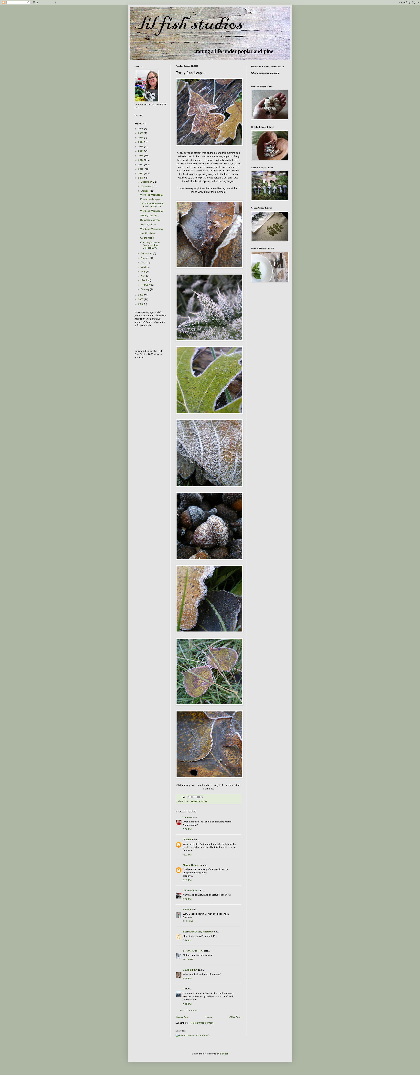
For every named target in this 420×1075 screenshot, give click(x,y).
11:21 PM (188, 921)
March (144, 280)
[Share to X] (195, 797)
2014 (141, 155)
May (143, 271)
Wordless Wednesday (151, 194)
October (145, 190)
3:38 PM (187, 829)
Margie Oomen (191, 865)
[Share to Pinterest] (201, 797)
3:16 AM (187, 940)
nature (204, 801)
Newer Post (182, 1017)
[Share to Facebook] (198, 797)
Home (209, 1017)
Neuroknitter (190, 890)
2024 (141, 128)
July (143, 262)
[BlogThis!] (192, 797)
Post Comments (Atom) (202, 1022)
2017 (141, 142)
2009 (141, 178)
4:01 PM (187, 854)
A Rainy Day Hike (149, 215)
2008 (141, 295)
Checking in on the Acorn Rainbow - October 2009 (150, 245)
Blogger (224, 1053)
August (145, 258)
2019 (141, 137)
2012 (141, 164)
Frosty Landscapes (150, 199)
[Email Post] (183, 797)
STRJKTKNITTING (193, 950)
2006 (141, 304)
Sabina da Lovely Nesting (197, 931)
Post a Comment (188, 1010)
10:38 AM (188, 959)
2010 (141, 173)
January (145, 289)
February (146, 284)
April (143, 276)
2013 (141, 160)
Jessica (187, 839)
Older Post (234, 1017)
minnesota (195, 801)
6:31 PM (187, 880)
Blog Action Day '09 (150, 220)
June (144, 267)
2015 (141, 151)
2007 (141, 299)
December (146, 181)
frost (186, 801)
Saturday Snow (148, 224)
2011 (141, 169)
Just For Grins (147, 233)
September (147, 253)
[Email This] (189, 797)
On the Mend (147, 237)
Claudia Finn (190, 969)
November (146, 186)
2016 (141, 146)
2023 (141, 133)
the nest (187, 817)
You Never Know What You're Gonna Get (152, 205)
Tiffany (187, 909)
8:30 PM (187, 899)
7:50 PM (187, 978)
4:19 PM (187, 1004)
